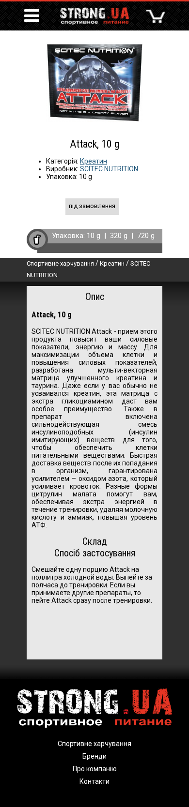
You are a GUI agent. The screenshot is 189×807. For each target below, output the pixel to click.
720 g (146, 235)
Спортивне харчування (60, 263)
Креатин (93, 161)
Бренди (94, 756)
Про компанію (95, 769)
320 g (118, 235)
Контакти (94, 781)
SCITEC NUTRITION (109, 169)
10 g (93, 235)
